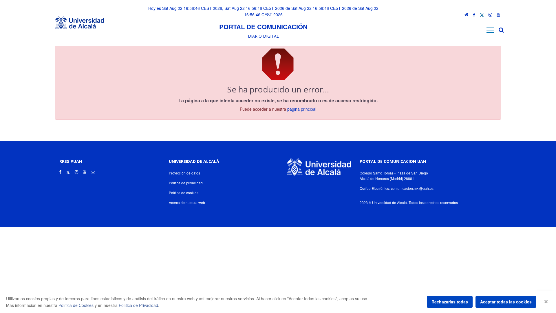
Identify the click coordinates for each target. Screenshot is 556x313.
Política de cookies (183, 192)
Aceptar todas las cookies (506, 302)
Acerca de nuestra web (187, 202)
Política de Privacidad (138, 305)
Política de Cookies (76, 305)
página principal (301, 109)
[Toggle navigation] (490, 30)
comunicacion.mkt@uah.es (412, 188)
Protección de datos (184, 172)
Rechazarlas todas (449, 302)
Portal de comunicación (263, 26)
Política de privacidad (186, 182)
